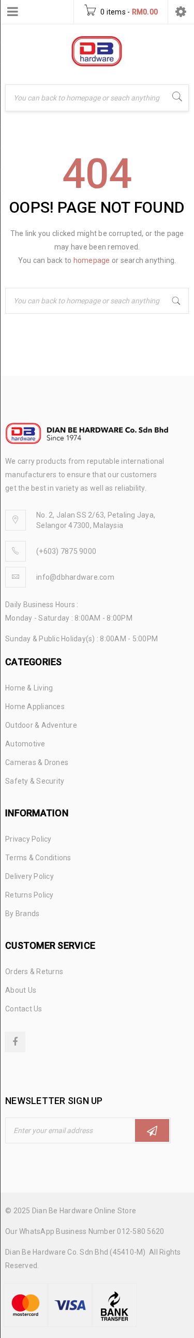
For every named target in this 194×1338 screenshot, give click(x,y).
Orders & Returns (34, 971)
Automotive (25, 744)
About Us (20, 990)
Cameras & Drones (36, 762)
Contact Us (23, 1009)
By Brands (22, 913)
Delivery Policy (29, 876)
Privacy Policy (28, 839)
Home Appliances (35, 706)
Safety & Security (34, 781)
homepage (91, 260)
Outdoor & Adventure (41, 725)
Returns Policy (29, 895)
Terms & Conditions (38, 858)
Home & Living (29, 688)
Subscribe (152, 1130)
